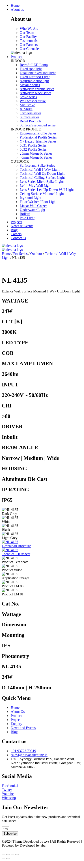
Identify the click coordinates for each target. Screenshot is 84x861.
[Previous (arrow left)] (3, 858)
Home (6, 254)
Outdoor (36, 254)
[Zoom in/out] (17, 854)
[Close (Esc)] (3, 854)
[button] (16, 546)
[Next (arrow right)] (8, 858)
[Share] (8, 854)
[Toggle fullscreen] (12, 854)
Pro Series (20, 254)
